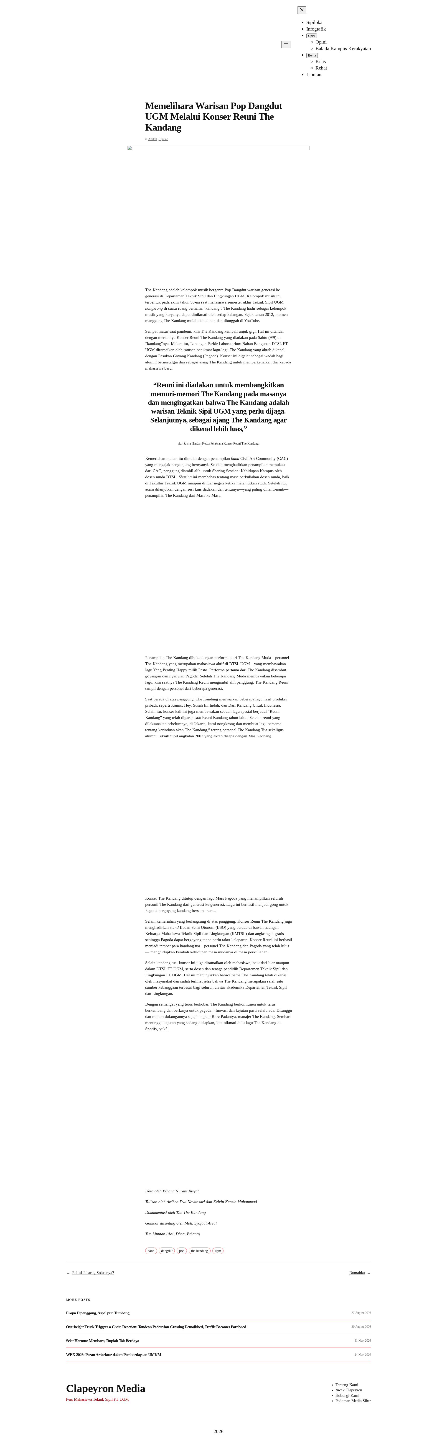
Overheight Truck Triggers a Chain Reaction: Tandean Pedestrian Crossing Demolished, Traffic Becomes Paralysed (156, 1327)
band (151, 1251)
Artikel (152, 139)
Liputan (163, 139)
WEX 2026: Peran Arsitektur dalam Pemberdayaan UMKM (113, 1354)
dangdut (166, 1251)
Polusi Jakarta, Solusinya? (93, 1272)
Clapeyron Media (105, 1388)
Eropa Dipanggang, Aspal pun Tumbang (97, 1313)
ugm (218, 1251)
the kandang (199, 1251)
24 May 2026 (363, 1354)
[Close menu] (301, 10)
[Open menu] (285, 44)
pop (181, 1251)
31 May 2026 (363, 1340)
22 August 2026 (361, 1313)
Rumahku (357, 1272)
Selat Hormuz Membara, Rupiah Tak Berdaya (102, 1340)
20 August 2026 (361, 1326)
